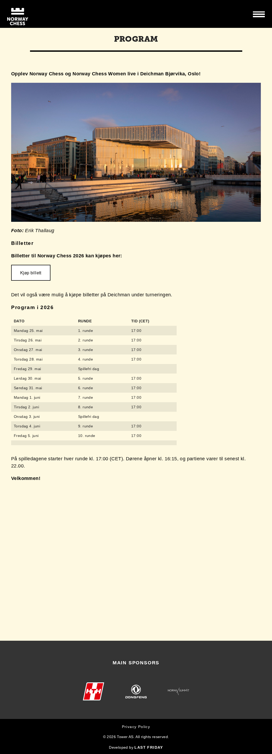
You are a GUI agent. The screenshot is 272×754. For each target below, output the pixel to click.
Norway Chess (27, 14)
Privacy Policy (136, 727)
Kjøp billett (30, 273)
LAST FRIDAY (148, 747)
